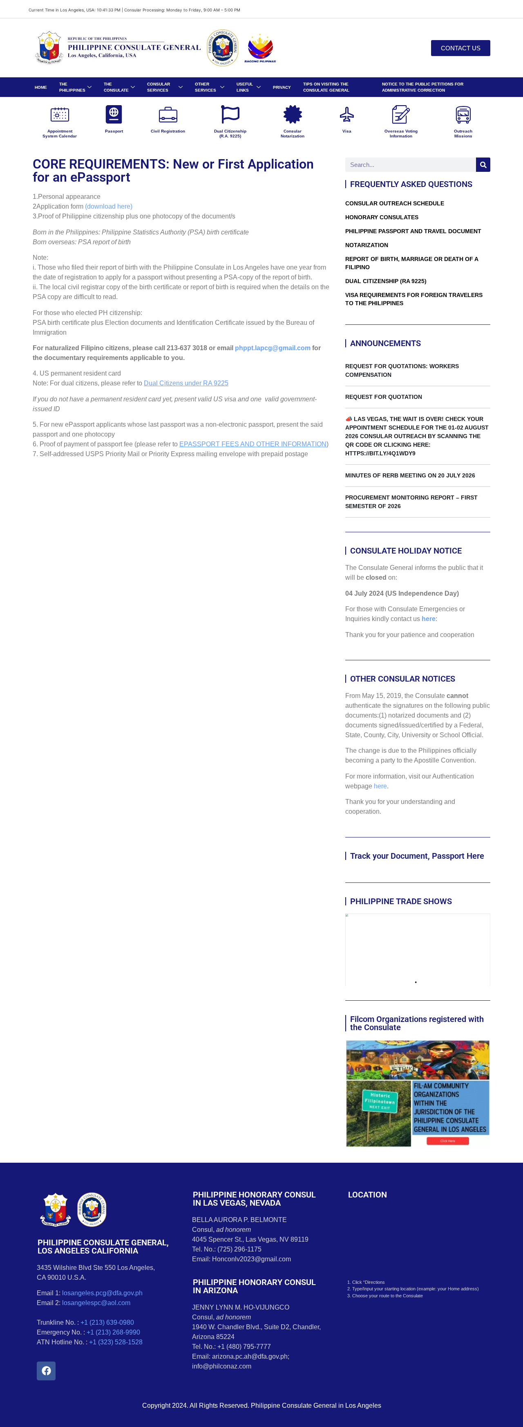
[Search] (483, 165)
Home (41, 87)
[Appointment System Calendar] (60, 114)
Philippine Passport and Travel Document (413, 231)
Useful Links (245, 87)
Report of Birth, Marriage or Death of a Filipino (411, 263)
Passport (114, 131)
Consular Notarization (292, 133)
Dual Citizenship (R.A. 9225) (230, 133)
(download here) (108, 206)
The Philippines (72, 87)
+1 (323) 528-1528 (116, 1342)
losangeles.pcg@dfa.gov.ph (102, 1293)
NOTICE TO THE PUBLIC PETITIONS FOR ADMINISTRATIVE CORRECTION (422, 87)
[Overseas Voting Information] (401, 114)
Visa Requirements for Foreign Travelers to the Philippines (414, 299)
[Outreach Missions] (463, 114)
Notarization (366, 245)
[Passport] (114, 114)
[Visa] (346, 114)
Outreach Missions (463, 133)
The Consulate (116, 87)
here (429, 618)
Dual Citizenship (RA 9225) (386, 281)
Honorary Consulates (381, 217)
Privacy (282, 87)
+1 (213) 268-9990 (113, 1332)
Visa (346, 131)
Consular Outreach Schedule (394, 203)
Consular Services (158, 87)
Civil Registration (168, 131)
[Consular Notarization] (293, 114)
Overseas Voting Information (401, 133)
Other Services (205, 87)
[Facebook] (46, 1371)
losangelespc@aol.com (96, 1302)
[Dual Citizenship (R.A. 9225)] (230, 114)
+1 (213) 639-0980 (107, 1322)
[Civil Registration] (168, 114)
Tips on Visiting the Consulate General (326, 87)
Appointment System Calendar (59, 133)
